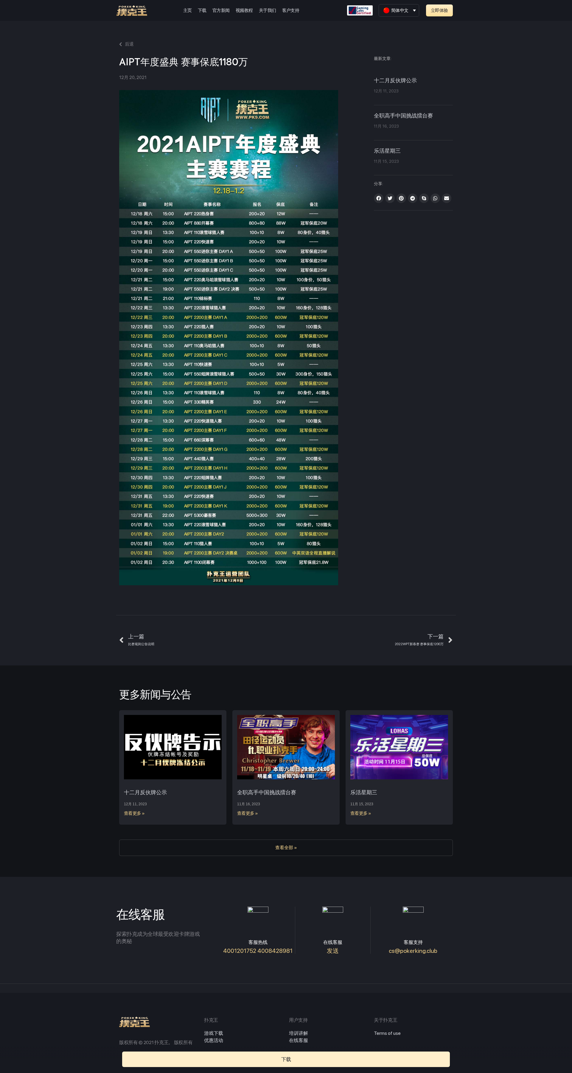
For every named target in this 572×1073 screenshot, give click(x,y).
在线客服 (298, 1040)
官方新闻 (221, 10)
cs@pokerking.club (413, 950)
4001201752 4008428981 (258, 950)
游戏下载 (213, 1033)
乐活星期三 (387, 151)
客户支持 (290, 10)
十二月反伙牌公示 (395, 80)
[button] (439, 10)
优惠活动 (213, 1040)
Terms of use (387, 1033)
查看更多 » (134, 813)
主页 (187, 10)
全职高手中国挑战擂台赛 (403, 116)
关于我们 (267, 10)
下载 (202, 10)
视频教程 (244, 10)
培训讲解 (298, 1033)
